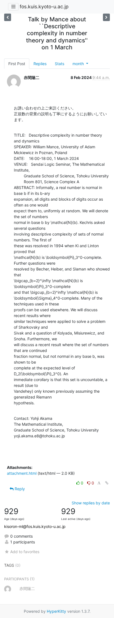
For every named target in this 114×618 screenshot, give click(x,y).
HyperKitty (56, 611)
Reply (19, 488)
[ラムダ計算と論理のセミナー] (106, 17)
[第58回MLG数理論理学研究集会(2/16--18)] (7, 17)
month (78, 63)
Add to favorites (24, 551)
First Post (16, 63)
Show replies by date (91, 502)
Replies (39, 63)
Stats (59, 63)
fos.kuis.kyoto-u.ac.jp (44, 6)
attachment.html (22, 473)
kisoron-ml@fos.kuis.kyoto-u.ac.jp (35, 526)
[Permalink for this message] (107, 482)
